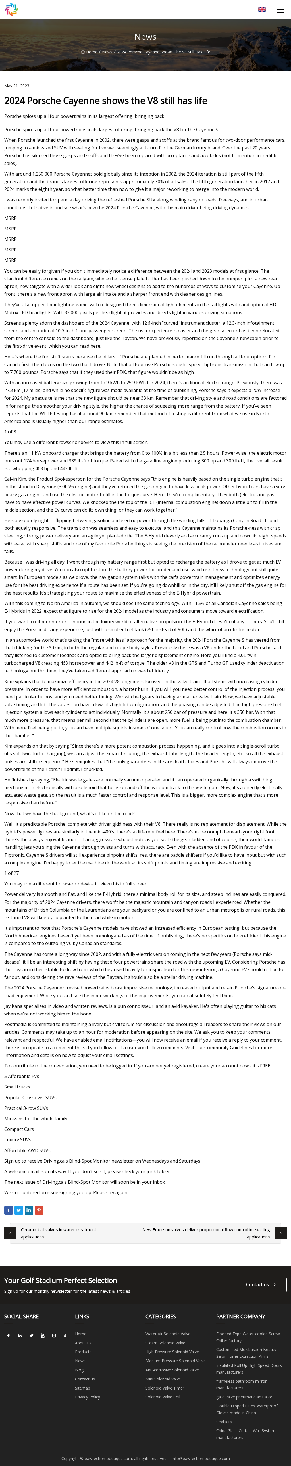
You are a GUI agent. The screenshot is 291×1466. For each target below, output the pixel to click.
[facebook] (8, 1336)
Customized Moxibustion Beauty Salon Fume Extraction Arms (246, 1353)
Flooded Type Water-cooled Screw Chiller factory (248, 1337)
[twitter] (31, 1336)
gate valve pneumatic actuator (244, 1397)
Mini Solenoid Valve (163, 1379)
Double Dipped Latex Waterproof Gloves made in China (247, 1409)
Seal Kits (224, 1422)
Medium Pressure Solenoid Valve (176, 1360)
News (107, 52)
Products (83, 1351)
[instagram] (54, 1336)
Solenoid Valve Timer (165, 1388)
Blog (79, 1370)
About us (83, 1343)
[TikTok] (65, 1336)
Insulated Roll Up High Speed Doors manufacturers (249, 1369)
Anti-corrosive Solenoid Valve (172, 1370)
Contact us (257, 1284)
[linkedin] (20, 1336)
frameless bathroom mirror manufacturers (241, 1385)
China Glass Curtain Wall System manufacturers (245, 1434)
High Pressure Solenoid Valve (172, 1351)
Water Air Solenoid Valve (168, 1333)
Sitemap (82, 1388)
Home (91, 52)
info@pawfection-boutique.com (201, 1458)
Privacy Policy (87, 1397)
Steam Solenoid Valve (165, 1343)
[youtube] (42, 1336)
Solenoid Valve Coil (163, 1397)
